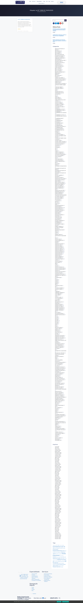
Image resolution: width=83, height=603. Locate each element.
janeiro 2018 (57, 521)
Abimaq (56, 49)
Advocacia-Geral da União (60, 60)
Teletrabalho (57, 427)
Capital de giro (54, 545)
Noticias (56, 333)
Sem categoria (58, 407)
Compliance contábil (59, 104)
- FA (55, 598)
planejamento (54, 564)
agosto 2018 (57, 513)
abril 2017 (57, 531)
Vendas (56, 436)
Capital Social (57, 82)
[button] (54, 23)
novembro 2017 (58, 523)
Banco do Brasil (58, 70)
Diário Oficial (57, 181)
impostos (61, 558)
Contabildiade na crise (59, 109)
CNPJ (56, 96)
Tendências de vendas (59, 428)
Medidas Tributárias (59, 310)
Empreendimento (58, 208)
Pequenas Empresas (59, 346)
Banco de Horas (58, 69)
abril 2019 (57, 503)
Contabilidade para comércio (61, 116)
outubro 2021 (57, 468)
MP (55, 315)
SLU (56, 413)
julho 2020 (57, 486)
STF (56, 420)
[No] (81, 601)
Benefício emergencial (59, 71)
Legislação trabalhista (59, 292)
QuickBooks (57, 375)
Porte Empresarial (58, 363)
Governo (56, 260)
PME (56, 357)
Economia (57, 203)
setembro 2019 (58, 497)
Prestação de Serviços (59, 366)
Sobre (44, 1)
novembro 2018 (58, 509)
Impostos (57, 270)
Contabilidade (58, 111)
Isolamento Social (58, 285)
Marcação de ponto (59, 301)
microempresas (56, 561)
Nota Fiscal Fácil (58, 332)
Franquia (56, 241)
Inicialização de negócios (60, 275)
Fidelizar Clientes (58, 234)
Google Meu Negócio (59, 258)
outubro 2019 (57, 496)
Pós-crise (57, 365)
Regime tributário (58, 393)
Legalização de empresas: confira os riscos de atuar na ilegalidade (59, 35)
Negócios (57, 329)
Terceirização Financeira (60, 429)
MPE (56, 325)
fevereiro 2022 (58, 464)
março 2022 (57, 463)
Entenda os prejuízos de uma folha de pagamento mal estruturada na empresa (59, 29)
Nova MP (57, 334)
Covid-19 (62, 546)
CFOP (56, 89)
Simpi (56, 411)
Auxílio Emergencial (59, 66)
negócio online (58, 328)
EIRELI (56, 204)
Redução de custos (59, 386)
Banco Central (58, 68)
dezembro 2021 (58, 466)
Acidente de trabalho (59, 56)
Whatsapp (57, 439)
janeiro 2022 (57, 465)
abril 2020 (57, 489)
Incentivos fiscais (58, 272)
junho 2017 (57, 529)
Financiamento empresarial (60, 235)
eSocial (56, 225)
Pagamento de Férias (59, 336)
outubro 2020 (57, 482)
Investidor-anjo (58, 277)
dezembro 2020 (58, 480)
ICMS (56, 264)
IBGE (56, 263)
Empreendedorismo (59, 207)
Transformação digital (59, 433)
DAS (56, 162)
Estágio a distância (59, 226)
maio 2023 (57, 446)
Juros (65, 558)
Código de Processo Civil (60, 99)
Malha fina (57, 300)
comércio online (58, 102)
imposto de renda (56, 558)
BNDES (56, 74)
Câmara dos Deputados (59, 80)
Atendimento (57, 63)
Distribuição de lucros (59, 191)
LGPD (56, 296)
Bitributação (57, 73)
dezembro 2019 (58, 494)
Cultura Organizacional (59, 161)
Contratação (57, 133)
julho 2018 (57, 514)
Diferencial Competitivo (59, 183)
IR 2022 (56, 282)
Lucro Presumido (58, 298)
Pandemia (57, 342)
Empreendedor (58, 206)
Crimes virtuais (58, 156)
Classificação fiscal (59, 91)
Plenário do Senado (59, 356)
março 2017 (57, 532)
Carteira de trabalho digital (60, 84)
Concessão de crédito (59, 106)
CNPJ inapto (57, 97)
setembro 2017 (58, 525)
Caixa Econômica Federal (60, 78)
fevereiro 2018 (58, 520)
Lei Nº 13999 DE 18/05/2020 (24, 19)
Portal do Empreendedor (60, 362)
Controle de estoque (59, 143)
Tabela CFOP (57, 426)
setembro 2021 (58, 470)
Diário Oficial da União (59, 182)
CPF (56, 149)
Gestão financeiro (58, 254)
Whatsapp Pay (58, 440)
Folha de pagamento (59, 240)
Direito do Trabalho (59, 185)
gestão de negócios (59, 553)
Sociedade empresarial (59, 414)
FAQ (47, 1)
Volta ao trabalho (58, 437)
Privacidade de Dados (59, 369)
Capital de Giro (58, 81)
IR (55, 278)
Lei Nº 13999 (57, 294)
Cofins (60, 545)
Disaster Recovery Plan (59, 190)
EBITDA (56, 201)
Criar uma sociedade (59, 155)
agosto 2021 (57, 471)
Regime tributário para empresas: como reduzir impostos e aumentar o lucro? (59, 40)
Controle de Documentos (60, 142)
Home (30, 1)
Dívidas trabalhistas (59, 192)
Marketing (57, 303)
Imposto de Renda (59, 267)
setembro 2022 (58, 456)
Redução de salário (59, 387)
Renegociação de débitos (60, 397)
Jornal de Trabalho (58, 289)
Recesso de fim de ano (59, 379)
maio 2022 (57, 460)
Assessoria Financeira (59, 62)
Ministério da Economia (59, 314)
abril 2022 (57, 461)
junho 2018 (57, 515)
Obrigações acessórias (59, 335)
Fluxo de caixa (58, 239)
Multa (56, 326)
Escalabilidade (58, 222)
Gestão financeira (58, 253)
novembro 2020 (58, 481)
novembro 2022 (58, 453)
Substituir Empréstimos (59, 421)
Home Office (57, 262)
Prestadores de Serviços (60, 368)
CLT (56, 95)
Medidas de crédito (59, 306)
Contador (57, 132)
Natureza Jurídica (58, 327)
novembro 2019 (58, 495)
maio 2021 (57, 474)
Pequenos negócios (59, 347)
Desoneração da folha (59, 179)
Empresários (57, 213)
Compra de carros (58, 105)
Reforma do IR (58, 391)
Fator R (56, 231)
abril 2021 (57, 475)
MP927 (56, 324)
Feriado (56, 232)
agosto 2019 (57, 499)
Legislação (57, 291)
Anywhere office (58, 61)
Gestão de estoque (59, 247)
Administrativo (58, 59)
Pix (55, 349)
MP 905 (56, 317)
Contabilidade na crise (59, 114)
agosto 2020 (57, 485)
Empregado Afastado (59, 210)
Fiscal (56, 237)
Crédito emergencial (59, 153)
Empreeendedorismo (59, 205)
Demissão (57, 176)
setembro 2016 (58, 536)
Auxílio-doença (58, 67)
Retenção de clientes (59, 400)
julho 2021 (57, 472)
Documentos (57, 199)
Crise (56, 157)
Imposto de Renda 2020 (60, 268)
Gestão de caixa (58, 244)
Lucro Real (57, 299)
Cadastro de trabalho (59, 77)
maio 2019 (57, 502)
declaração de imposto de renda (61, 548)
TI (55, 430)
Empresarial (57, 212)
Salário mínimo (58, 401)
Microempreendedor (59, 313)
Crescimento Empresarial (60, 154)
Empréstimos (57, 219)
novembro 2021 (58, 467)
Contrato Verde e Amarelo (60, 141)
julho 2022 (57, 458)
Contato (52, 1)
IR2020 (56, 283)
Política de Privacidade (65, 601)
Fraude (56, 242)
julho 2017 (57, 528)
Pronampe (57, 371)
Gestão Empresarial (59, 251)
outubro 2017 (57, 524)
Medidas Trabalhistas (59, 308)
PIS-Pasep (57, 348)
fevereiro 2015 (58, 538)
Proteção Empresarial (59, 372)
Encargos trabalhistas (59, 220)
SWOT (56, 425)
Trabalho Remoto (58, 432)
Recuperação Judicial (59, 383)
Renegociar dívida (58, 398)
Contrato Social (58, 140)
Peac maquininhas (58, 344)
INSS (56, 276)
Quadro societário (58, 373)
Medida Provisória (58, 305)
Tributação (57, 434)
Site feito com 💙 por (40, 598)
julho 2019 (57, 500)
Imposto (56, 265)
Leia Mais (54, 32)
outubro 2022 (57, 454)
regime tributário (55, 565)
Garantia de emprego (59, 243)
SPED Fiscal (57, 418)
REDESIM (57, 385)
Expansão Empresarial (59, 229)
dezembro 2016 (58, 535)
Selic (56, 406)
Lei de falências (58, 293)
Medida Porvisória (58, 304)
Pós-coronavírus (58, 364)
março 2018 (57, 518)
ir (64, 558)
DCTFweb (57, 163)
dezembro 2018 (58, 508)
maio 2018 (57, 516)
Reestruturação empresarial (60, 389)
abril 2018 (57, 517)
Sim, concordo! (59, 601)
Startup (56, 419)
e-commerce (57, 200)
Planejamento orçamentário (60, 350)
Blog (49, 1)
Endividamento (58, 221)
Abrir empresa (58, 51)
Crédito (56, 150)
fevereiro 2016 (58, 537)
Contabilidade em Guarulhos (60, 112)
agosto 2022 (57, 457)
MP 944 (56, 321)
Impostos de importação (60, 271)
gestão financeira (61, 555)
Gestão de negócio (59, 248)
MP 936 (56, 320)
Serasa (56, 409)
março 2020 (57, 490)
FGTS (56, 233)
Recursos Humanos (59, 384)
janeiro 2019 (57, 507)
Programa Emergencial (59, 370)
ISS (55, 286)
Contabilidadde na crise (59, 110)
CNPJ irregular (58, 98)
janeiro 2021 (57, 479)
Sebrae (56, 404)
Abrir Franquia (58, 52)
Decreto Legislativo (59, 175)
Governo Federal (58, 261)
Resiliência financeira (59, 399)
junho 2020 (57, 487)
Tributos (56, 435)
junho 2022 (57, 459)
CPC (56, 148)
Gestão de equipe (58, 246)
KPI (55, 290)
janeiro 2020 (57, 493)
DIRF (56, 189)
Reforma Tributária (59, 392)
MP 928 (56, 319)
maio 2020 (57, 488)
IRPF (56, 284)
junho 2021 (57, 473)
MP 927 (56, 318)
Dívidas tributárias (58, 193)
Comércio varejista (58, 103)
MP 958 (56, 322)
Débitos (56, 164)
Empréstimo (57, 215)
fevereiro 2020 (58, 492)
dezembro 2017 (58, 522)
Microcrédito (57, 312)
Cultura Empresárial (59, 160)
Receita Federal (58, 377)
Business (57, 76)
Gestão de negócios (59, 249)
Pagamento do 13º (58, 339)
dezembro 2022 (58, 452)
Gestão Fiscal (57, 255)
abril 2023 (57, 447)
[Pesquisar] (65, 20)
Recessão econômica (59, 378)
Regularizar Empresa (59, 394)
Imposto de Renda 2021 (59, 269)
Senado (56, 408)
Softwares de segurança (60, 415)
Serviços (33, 1)
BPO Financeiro (58, 75)
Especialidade (39, 1)
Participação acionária (59, 343)
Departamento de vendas (60, 178)
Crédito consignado (59, 152)
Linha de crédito (58, 297)
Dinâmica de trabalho (59, 184)
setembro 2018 (58, 511)
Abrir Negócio (57, 53)
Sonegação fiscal (58, 416)
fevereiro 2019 (58, 506)
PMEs (56, 358)
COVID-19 (57, 146)
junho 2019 (57, 501)
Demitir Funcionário (59, 177)
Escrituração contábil (59, 224)
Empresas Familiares (59, 214)
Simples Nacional (58, 412)
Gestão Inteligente (59, 256)
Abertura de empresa (59, 48)
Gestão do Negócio (59, 250)
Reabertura (57, 376)
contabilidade (62, 545)
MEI (56, 311)
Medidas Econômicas (59, 307)
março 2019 (57, 504)
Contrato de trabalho (59, 134)
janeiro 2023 (57, 451)
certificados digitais (59, 88)
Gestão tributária (58, 257)
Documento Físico (58, 198)
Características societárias (60, 83)
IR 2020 (56, 279)
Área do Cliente (41, 3)
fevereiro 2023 (58, 450)
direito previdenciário (59, 186)
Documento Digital (59, 197)
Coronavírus (57, 145)
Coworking (57, 147)
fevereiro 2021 (58, 478)
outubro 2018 (57, 510)
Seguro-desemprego (59, 405)
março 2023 (57, 449)
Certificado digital (58, 87)
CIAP (56, 90)
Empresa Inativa (58, 211)
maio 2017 (57, 530)
